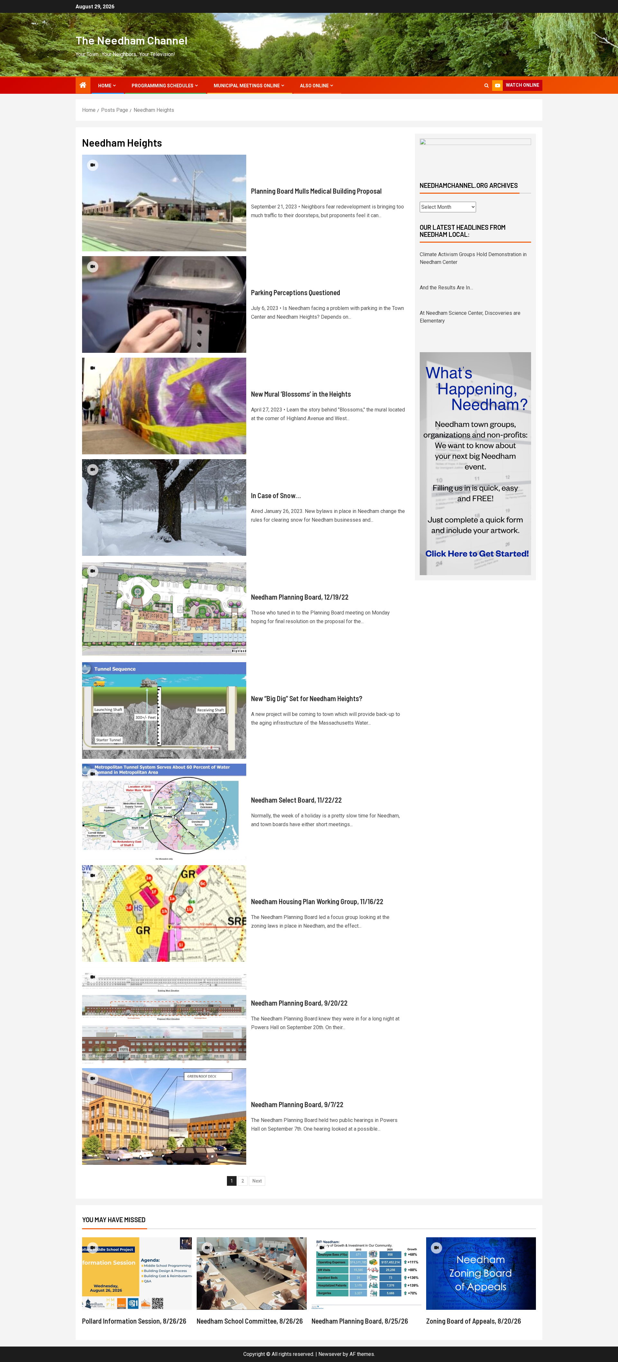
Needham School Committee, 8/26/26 (250, 1321)
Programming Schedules (162, 85)
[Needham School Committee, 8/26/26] (251, 1273)
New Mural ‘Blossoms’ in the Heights (301, 394)
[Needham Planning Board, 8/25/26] (366, 1273)
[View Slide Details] (475, 154)
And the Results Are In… (446, 254)
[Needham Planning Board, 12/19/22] (164, 609)
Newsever (330, 1354)
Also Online (314, 85)
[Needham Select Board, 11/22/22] (164, 812)
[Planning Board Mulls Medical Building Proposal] (164, 203)
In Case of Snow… (276, 495)
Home (104, 85)
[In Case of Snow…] (164, 507)
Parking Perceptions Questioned (295, 292)
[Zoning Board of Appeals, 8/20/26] (481, 1273)
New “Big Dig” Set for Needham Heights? (306, 698)
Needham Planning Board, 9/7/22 (297, 1104)
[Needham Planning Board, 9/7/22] (164, 1116)
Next (257, 1180)
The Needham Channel (131, 40)
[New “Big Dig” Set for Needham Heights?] (164, 710)
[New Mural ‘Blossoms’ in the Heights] (164, 406)
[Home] (83, 85)
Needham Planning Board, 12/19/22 (300, 597)
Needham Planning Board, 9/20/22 (299, 1003)
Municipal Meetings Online (247, 85)
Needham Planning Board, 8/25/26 (360, 1321)
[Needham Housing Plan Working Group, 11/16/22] (164, 913)
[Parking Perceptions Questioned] (164, 304)
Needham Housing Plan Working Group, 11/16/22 (317, 901)
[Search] (486, 85)
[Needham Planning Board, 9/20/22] (164, 1015)
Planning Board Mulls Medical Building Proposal (316, 191)
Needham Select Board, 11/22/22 (296, 800)
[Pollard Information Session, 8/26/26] (137, 1273)
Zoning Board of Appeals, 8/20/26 (473, 1321)
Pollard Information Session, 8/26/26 (134, 1321)
